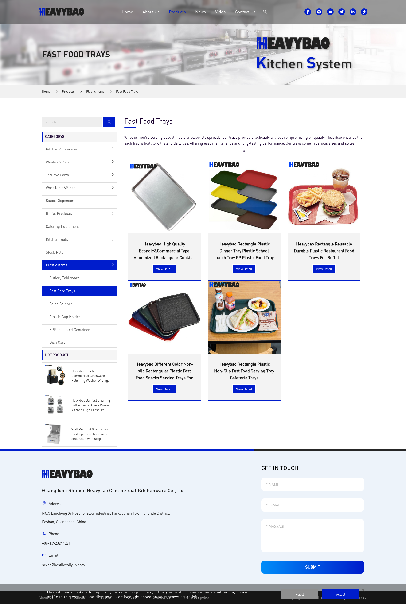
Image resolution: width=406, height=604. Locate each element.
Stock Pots (54, 252)
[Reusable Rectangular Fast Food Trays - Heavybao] (61, 11)
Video (220, 11)
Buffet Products (59, 213)
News (200, 11)
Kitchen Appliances (62, 148)
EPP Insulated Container (69, 329)
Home (127, 11)
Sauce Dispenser (60, 200)
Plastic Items (95, 91)
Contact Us (245, 11)
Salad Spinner (60, 303)
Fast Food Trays (127, 91)
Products (177, 11)
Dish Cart (57, 342)
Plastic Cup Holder (64, 316)
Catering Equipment (62, 226)
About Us (151, 11)
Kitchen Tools (57, 239)
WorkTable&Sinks (60, 187)
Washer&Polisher (60, 161)
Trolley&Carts (57, 174)
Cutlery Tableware (64, 277)
